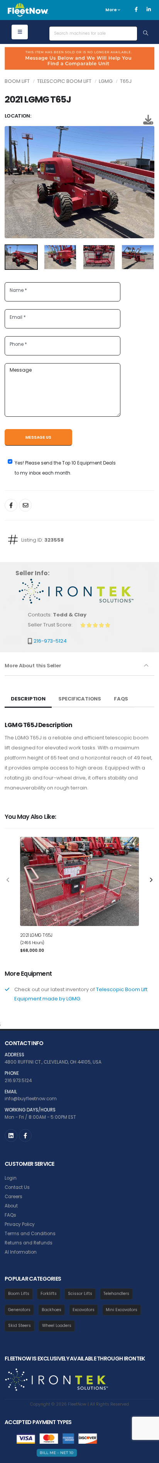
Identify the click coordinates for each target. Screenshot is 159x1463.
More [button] (111, 10)
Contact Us (17, 1187)
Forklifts (49, 1293)
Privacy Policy (20, 1224)
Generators (19, 1310)
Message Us (38, 437)
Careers (13, 1197)
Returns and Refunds (28, 1243)
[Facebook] (136, 9)
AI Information (21, 1252)
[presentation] (14, 182)
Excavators (84, 1310)
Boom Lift (17, 81)
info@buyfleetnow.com (31, 1099)
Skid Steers (19, 1325)
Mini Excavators (121, 1310)
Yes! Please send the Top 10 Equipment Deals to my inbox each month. (65, 468)
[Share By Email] (25, 505)
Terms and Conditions (30, 1234)
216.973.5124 (18, 1080)
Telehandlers (116, 1293)
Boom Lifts (18, 1293)
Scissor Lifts (80, 1293)
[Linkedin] (148, 9)
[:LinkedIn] (11, 1135)
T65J (126, 81)
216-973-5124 (50, 641)
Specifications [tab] (79, 698)
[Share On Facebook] (11, 505)
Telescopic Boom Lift (64, 81)
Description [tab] (28, 698)
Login (11, 1178)
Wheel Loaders (56, 1325)
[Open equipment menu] (20, 32)
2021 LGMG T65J (36, 935)
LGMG (106, 81)
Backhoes (51, 1310)
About (11, 1206)
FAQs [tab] (121, 698)
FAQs (10, 1215)
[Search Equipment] (145, 33)
